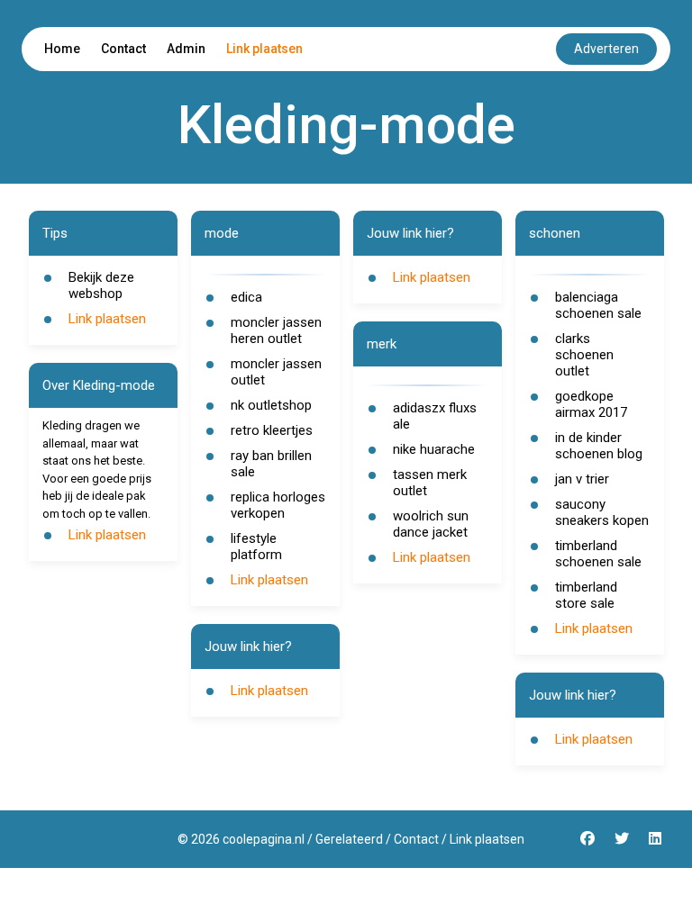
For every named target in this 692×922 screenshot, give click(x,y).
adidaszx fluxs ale (435, 416)
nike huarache (434, 449)
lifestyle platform (256, 546)
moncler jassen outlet (276, 372)
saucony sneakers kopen (602, 512)
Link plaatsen (264, 48)
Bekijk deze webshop (101, 285)
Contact (123, 48)
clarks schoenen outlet (584, 354)
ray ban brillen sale (271, 463)
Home (62, 48)
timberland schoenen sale (598, 554)
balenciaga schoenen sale (598, 305)
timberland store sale (586, 595)
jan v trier (582, 479)
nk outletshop (271, 405)
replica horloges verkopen (278, 505)
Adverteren (606, 48)
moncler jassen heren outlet (276, 330)
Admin (186, 48)
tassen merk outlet (430, 482)
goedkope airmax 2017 (591, 404)
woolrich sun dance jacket (431, 524)
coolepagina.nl (264, 839)
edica (246, 297)
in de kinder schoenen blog (598, 445)
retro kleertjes (272, 430)
